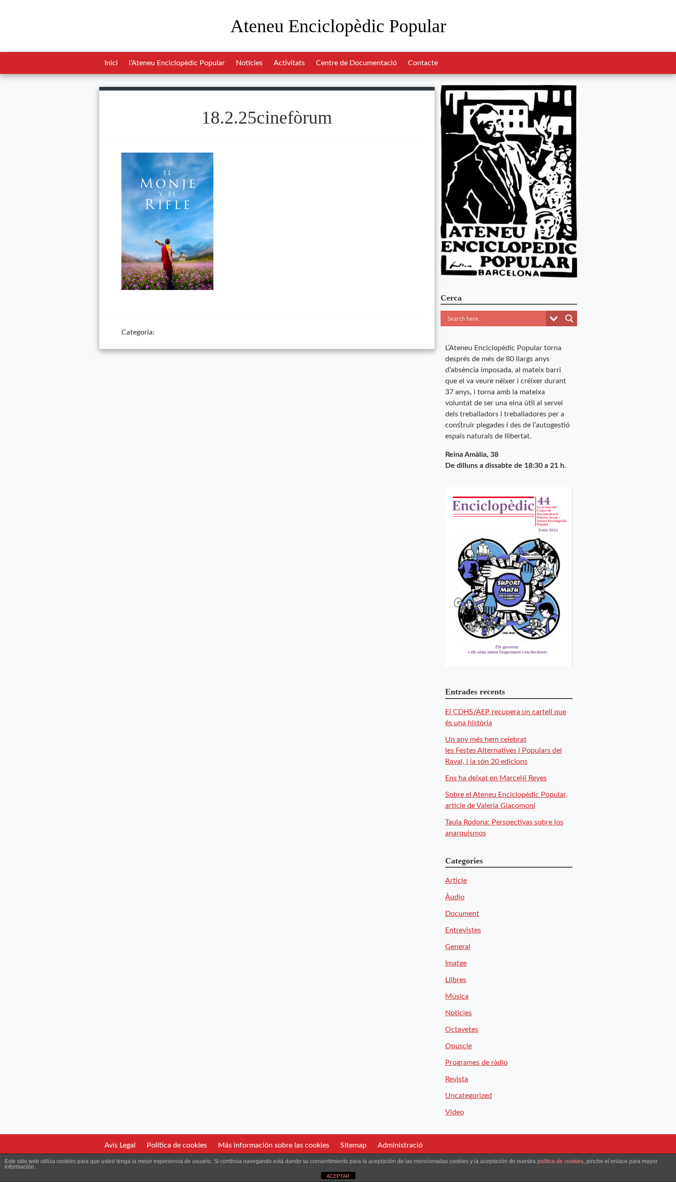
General (457, 946)
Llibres (455, 979)
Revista (456, 1079)
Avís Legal (120, 1145)
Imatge (456, 963)
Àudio (454, 897)
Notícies (249, 63)
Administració (400, 1145)
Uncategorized (468, 1095)
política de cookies (560, 1161)
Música (457, 996)
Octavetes (461, 1029)
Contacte (423, 63)
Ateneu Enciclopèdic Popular (338, 26)
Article (456, 880)
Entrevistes (463, 930)
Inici (111, 63)
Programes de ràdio (476, 1062)
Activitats (289, 63)
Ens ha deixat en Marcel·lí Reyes (496, 778)
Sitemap (353, 1145)
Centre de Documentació (356, 63)
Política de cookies (177, 1145)
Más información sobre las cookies (273, 1145)
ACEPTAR (338, 1176)
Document (462, 913)
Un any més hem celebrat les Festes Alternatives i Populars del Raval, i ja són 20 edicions (503, 750)
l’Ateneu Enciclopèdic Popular (177, 63)
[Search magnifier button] (569, 318)
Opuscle (458, 1046)
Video (454, 1112)
